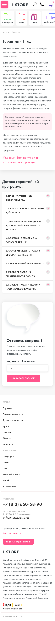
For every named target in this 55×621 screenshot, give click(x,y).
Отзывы (7, 438)
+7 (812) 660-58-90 (22, 504)
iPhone (6, 462)
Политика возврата (13, 414)
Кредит (6, 426)
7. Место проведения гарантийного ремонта (20, 274)
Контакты (8, 444)
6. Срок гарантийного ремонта (25, 263)
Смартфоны (9, 456)
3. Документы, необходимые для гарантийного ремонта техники (24, 225)
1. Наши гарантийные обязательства (19, 197)
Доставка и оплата (13, 420)
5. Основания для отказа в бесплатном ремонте (23, 252)
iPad (5, 468)
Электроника (9, 486)
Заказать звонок (23, 378)
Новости (7, 432)
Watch (6, 480)
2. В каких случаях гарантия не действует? (25, 210)
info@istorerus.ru (16, 517)
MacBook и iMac (11, 474)
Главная (6, 32)
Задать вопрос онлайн (18, 541)
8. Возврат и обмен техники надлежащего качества (23, 286)
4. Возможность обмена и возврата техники (22, 240)
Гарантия (16, 32)
